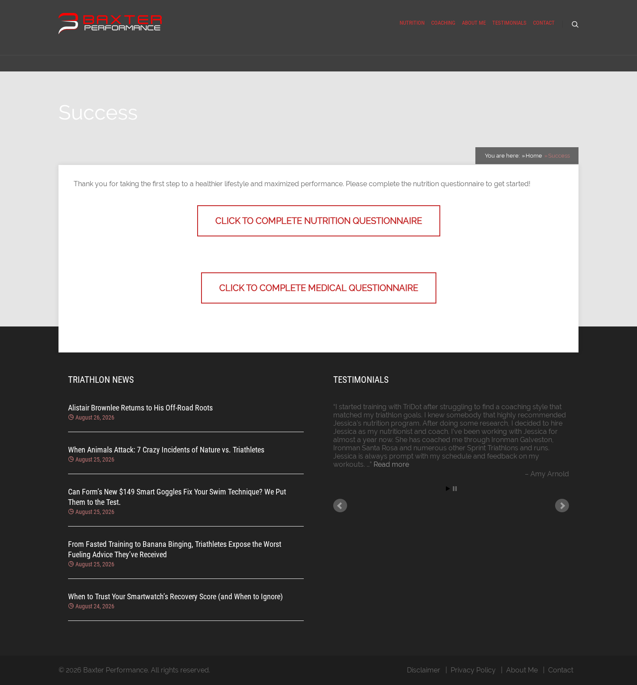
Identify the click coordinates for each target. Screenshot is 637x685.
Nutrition (412, 22)
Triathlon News (101, 380)
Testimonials (509, 22)
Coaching (443, 22)
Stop (455, 488)
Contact (544, 22)
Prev (340, 506)
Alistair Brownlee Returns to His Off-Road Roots (140, 407)
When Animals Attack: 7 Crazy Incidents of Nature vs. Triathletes (166, 449)
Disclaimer (423, 670)
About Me (474, 22)
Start (448, 488)
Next (562, 506)
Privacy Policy (473, 670)
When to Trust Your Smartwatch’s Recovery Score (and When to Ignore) (175, 596)
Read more (391, 464)
